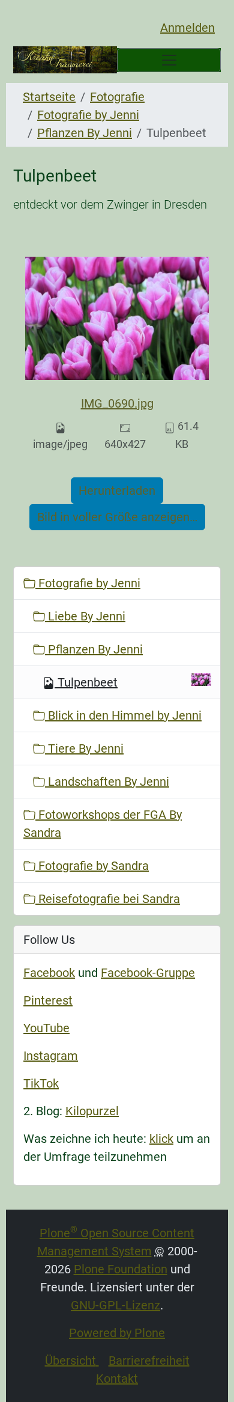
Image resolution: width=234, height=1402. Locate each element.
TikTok (41, 1083)
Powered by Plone (117, 1333)
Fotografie (117, 97)
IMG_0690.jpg (117, 403)
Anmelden (187, 27)
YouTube (46, 1028)
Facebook (49, 973)
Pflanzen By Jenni (84, 133)
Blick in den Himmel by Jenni (123, 715)
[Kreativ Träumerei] (65, 59)
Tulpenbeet (88, 682)
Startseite (49, 97)
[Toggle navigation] (169, 60)
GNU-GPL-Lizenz (115, 1305)
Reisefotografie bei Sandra (107, 899)
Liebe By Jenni (85, 616)
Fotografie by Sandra (92, 866)
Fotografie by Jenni (88, 115)
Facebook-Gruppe (148, 973)
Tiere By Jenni (84, 748)
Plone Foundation (120, 1269)
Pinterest (48, 1000)
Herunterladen (117, 490)
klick (161, 1138)
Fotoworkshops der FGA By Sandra (102, 823)
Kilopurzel (92, 1111)
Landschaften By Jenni (107, 781)
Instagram (50, 1055)
